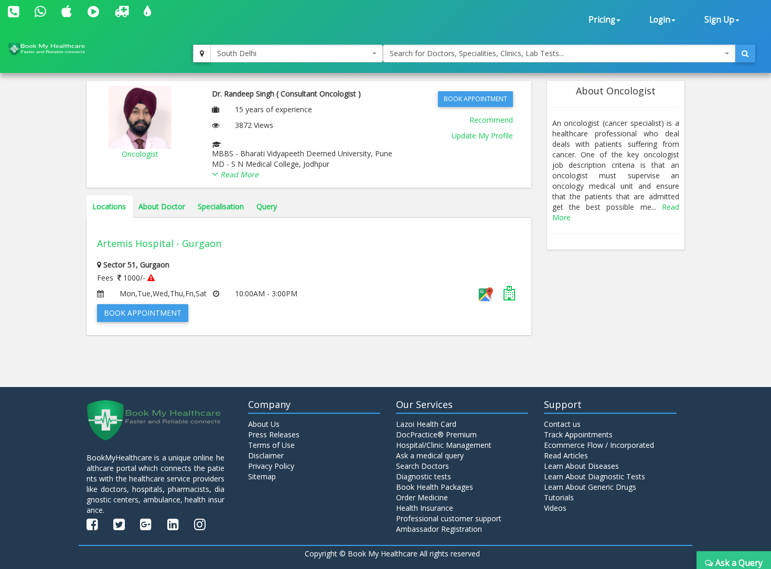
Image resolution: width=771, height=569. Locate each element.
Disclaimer (266, 455)
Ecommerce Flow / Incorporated (599, 445)
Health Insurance (424, 508)
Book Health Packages (434, 487)
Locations (109, 206)
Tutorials (559, 497)
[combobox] (296, 53)
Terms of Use (271, 445)
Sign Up (719, 19)
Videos (555, 508)
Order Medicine (422, 497)
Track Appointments (578, 434)
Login (659, 19)
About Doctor (161, 206)
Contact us (562, 424)
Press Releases (273, 434)
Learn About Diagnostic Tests (594, 476)
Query (266, 206)
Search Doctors (422, 466)
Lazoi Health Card (426, 424)
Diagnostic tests (423, 476)
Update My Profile (482, 136)
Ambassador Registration (439, 529)
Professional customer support (448, 518)
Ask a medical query (430, 455)
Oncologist (140, 154)
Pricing (601, 19)
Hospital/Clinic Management (443, 445)
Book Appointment (475, 98)
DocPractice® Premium (436, 434)
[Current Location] (202, 53)
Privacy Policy (271, 466)
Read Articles (566, 455)
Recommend (491, 120)
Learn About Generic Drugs (590, 487)
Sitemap (262, 476)
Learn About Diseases (581, 466)
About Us (264, 424)
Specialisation (221, 206)
